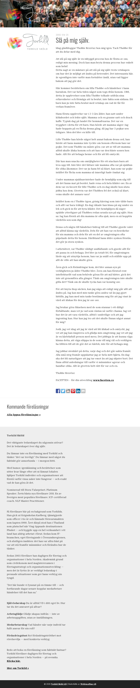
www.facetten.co (103, 380)
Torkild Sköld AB (58, 684)
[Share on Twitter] (63, 391)
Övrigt (127, 8)
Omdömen (101, 8)
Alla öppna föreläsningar (23, 414)
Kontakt (115, 8)
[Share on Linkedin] (78, 391)
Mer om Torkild (17, 668)
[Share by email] (83, 391)
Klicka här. (14, 661)
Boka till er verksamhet (77, 8)
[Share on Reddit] (68, 391)
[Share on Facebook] (58, 391)
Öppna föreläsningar (47, 8)
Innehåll (25, 8)
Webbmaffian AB (88, 684)
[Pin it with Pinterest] (73, 391)
